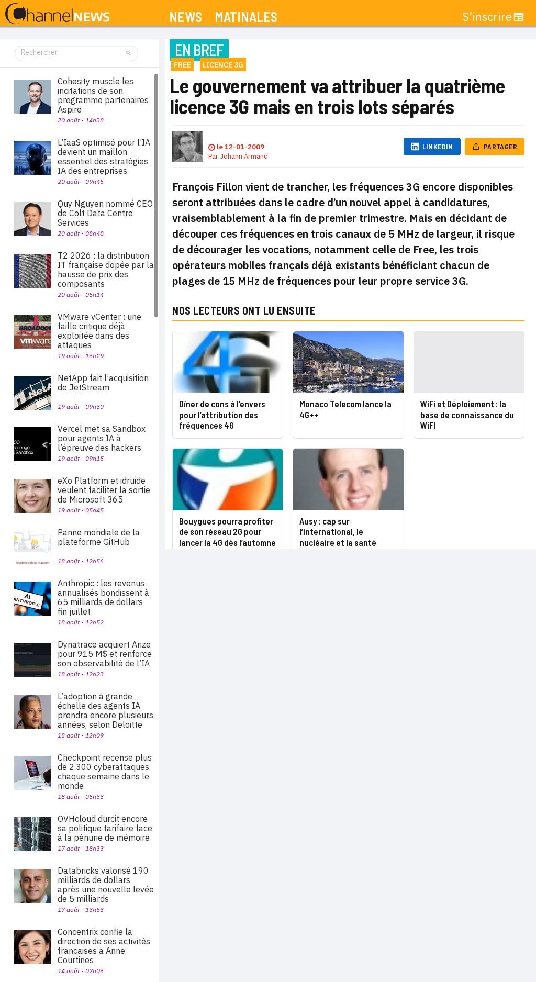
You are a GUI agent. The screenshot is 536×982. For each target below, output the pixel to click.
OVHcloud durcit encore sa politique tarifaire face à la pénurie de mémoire (105, 828)
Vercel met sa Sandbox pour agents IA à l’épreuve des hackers (102, 438)
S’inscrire (487, 16)
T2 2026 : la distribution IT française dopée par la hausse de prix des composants (106, 269)
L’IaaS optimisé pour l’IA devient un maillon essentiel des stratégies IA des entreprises (104, 156)
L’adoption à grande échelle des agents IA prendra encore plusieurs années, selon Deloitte (105, 710)
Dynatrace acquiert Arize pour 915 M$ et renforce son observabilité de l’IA (105, 653)
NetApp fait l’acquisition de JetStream (103, 383)
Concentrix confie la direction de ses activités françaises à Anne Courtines (104, 946)
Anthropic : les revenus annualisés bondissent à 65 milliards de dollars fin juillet (103, 597)
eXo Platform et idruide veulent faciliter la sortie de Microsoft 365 (104, 490)
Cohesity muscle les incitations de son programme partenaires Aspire (103, 95)
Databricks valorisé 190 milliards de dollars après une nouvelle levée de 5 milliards (106, 884)
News (185, 17)
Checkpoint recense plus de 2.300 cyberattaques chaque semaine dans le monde (105, 771)
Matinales (246, 17)
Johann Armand (244, 156)
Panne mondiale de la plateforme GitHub (99, 537)
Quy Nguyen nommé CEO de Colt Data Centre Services (105, 213)
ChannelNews (57, 14)
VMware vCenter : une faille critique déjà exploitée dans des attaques (99, 330)
